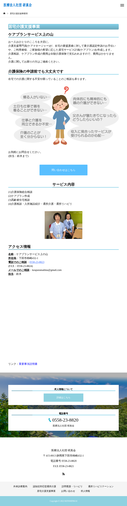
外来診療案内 (20, 486)
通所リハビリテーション (101, 486)
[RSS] (63, 473)
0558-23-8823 (36, 262)
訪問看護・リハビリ (72, 486)
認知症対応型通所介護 (44, 486)
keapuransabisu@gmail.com (47, 270)
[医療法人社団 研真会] (32, 5)
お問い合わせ (68, 491)
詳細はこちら (63, 397)
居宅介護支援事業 (46, 491)
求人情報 (85, 491)
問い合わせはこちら (63, 170)
